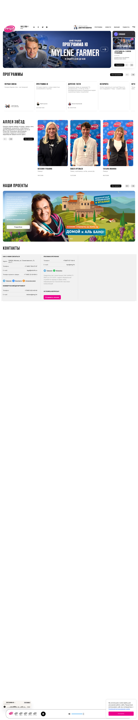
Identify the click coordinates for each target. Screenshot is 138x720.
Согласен (121, 713)
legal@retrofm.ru (32, 270)
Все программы (116, 74)
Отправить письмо (52, 297)
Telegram (9, 281)
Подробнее (18, 227)
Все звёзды (28, 139)
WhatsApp (59, 270)
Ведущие (117, 27)
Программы (98, 27)
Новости (108, 27)
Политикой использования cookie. (119, 709)
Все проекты (116, 186)
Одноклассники (30, 281)
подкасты (126, 27)
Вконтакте (18, 281)
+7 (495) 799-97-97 (31, 266)
